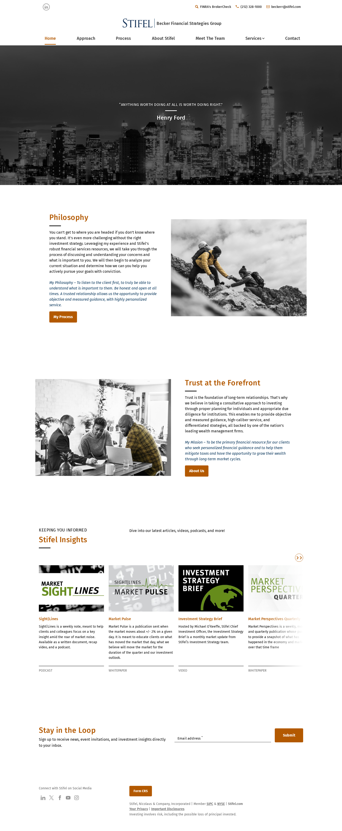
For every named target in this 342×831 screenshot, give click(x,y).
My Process (63, 317)
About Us (196, 471)
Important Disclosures (167, 809)
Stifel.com (235, 804)
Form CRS (141, 791)
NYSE (221, 804)
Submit (289, 735)
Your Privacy (138, 809)
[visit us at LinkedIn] (46, 6)
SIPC (210, 804)
